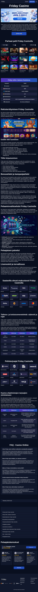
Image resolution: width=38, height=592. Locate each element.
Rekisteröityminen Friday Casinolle (9, 517)
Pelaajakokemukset (6, 536)
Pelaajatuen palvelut (6, 524)
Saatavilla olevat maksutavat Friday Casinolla (11, 529)
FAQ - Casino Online (6, 534)
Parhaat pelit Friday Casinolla (8, 512)
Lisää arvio (31, 547)
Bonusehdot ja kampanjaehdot (8, 519)
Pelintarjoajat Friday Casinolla (8, 531)
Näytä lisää (19, 567)
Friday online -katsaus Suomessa (9, 514)
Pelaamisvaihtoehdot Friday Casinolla (9, 521)
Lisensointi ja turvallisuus (7, 526)
